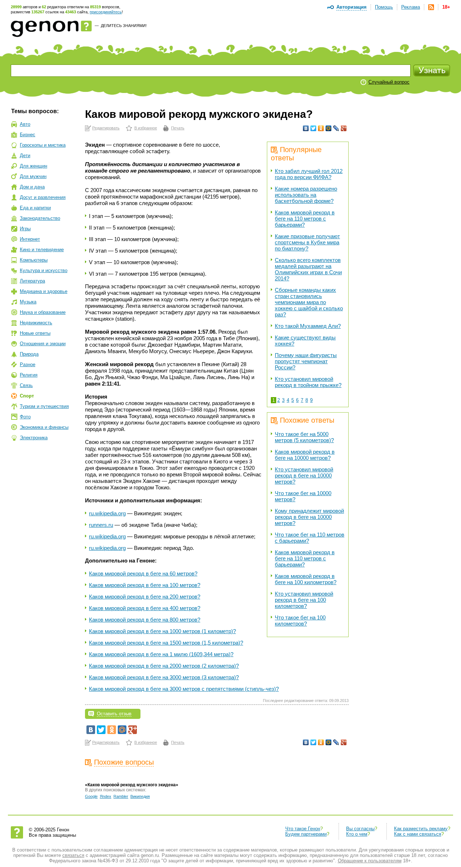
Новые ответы (35, 333)
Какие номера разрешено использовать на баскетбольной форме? (306, 195)
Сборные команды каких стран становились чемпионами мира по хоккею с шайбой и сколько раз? (309, 302)
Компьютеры (34, 260)
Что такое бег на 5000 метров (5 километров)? (304, 437)
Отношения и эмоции (43, 343)
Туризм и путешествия (44, 406)
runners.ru (101, 525)
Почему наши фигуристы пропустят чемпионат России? (306, 361)
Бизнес (27, 134)
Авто (25, 124)
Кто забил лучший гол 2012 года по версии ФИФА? (309, 174)
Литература (32, 281)
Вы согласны (360, 828)
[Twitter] (313, 128)
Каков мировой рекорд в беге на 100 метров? (144, 585)
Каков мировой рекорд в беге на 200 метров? (144, 596)
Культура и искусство (43, 270)
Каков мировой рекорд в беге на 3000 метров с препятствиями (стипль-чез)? (184, 689)
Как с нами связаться (417, 834)
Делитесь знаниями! (124, 25)
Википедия (140, 796)
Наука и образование (43, 312)
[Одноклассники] (321, 128)
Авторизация (351, 7)
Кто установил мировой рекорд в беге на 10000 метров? (304, 475)
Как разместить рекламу (421, 828)
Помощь (384, 7)
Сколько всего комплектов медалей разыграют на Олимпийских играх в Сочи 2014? (308, 269)
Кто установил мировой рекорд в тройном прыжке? (308, 382)
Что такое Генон (302, 828)
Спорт (27, 396)
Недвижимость (36, 322)
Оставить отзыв (114, 713)
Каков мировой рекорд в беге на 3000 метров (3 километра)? (164, 677)
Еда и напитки (35, 207)
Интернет (30, 239)
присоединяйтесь (106, 12)
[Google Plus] (344, 128)
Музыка (28, 301)
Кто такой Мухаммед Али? (308, 326)
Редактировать (106, 128)
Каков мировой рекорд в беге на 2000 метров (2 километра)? (164, 666)
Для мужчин (33, 176)
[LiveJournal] (336, 128)
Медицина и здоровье (43, 291)
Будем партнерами (306, 834)
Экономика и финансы (44, 427)
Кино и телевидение (42, 249)
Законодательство (40, 218)
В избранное (145, 128)
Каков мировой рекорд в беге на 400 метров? (144, 608)
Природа (29, 354)
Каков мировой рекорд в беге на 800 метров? (144, 620)
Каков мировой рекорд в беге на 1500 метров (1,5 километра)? (166, 643)
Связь (26, 385)
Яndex (105, 796)
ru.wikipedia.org (107, 513)
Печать (177, 128)
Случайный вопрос (388, 82)
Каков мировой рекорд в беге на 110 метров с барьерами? (305, 218)
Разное (27, 364)
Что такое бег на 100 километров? (300, 620)
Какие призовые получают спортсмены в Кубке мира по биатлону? (307, 242)
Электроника (34, 437)
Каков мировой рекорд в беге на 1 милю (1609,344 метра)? (161, 654)
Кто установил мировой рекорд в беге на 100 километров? (304, 600)
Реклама (410, 7)
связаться (73, 855)
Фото (25, 416)
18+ (446, 7)
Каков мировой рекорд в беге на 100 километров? (305, 579)
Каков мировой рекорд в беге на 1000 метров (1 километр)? (162, 631)
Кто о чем (356, 834)
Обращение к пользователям (370, 860)
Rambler (120, 796)
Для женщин (33, 166)
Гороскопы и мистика (43, 145)
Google (91, 796)
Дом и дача (32, 187)
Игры (25, 228)
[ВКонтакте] (306, 128)
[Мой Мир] (328, 128)
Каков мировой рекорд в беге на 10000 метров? (305, 455)
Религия (28, 375)
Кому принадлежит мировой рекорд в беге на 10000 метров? (309, 517)
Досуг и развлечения (43, 197)
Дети (25, 155)
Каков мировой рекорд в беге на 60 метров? (143, 573)
